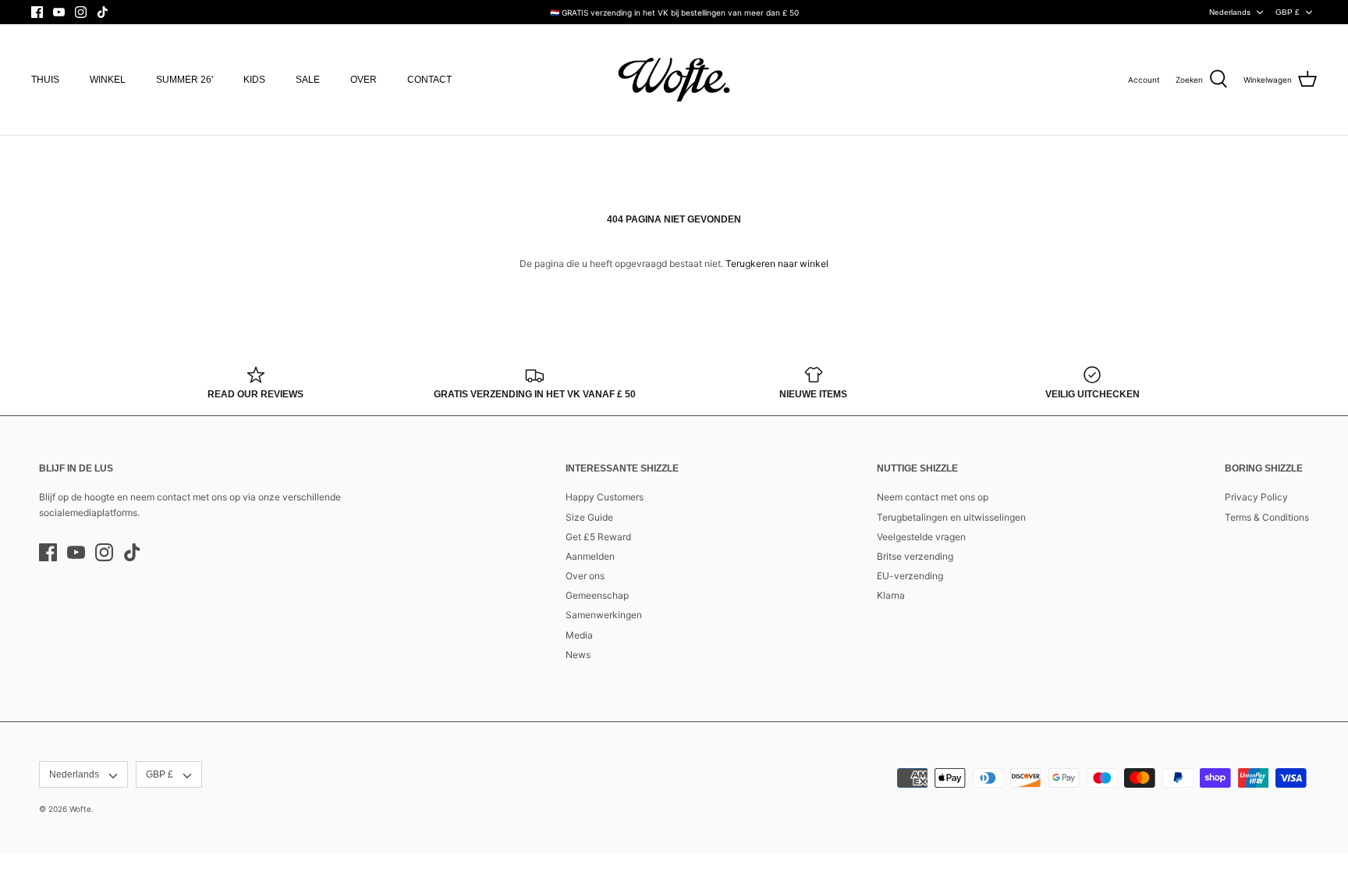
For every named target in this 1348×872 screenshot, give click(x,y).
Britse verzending (915, 556)
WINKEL (108, 79)
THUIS (45, 79)
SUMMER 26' (184, 79)
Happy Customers (605, 497)
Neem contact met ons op (932, 497)
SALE (308, 79)
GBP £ (1287, 12)
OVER (363, 79)
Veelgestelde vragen (921, 537)
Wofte (80, 808)
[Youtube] (59, 12)
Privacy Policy (1256, 497)
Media (579, 635)
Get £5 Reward (598, 537)
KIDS (254, 79)
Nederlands (1229, 12)
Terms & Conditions (1267, 517)
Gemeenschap (597, 595)
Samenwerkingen (604, 615)
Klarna (891, 595)
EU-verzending (910, 576)
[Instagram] (81, 12)
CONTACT (429, 79)
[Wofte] (674, 79)
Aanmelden (590, 556)
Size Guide (589, 517)
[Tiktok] (102, 12)
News (578, 654)
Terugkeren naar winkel (776, 263)
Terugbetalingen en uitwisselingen (951, 517)
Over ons (585, 576)
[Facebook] (37, 12)
